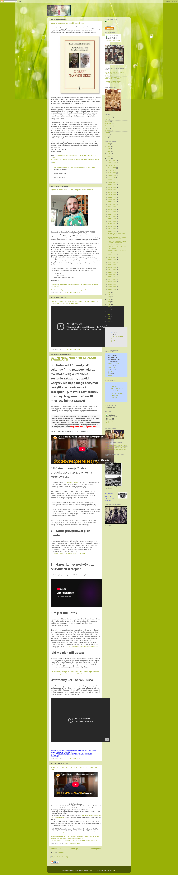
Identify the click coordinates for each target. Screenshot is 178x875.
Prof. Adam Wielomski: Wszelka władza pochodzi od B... (117, 241)
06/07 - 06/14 (112, 216)
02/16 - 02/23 (112, 274)
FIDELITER (111, 367)
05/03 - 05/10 (112, 226)
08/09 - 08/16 (112, 194)
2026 (108, 144)
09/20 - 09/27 (112, 182)
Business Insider (73, 482)
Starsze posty (95, 849)
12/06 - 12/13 (112, 165)
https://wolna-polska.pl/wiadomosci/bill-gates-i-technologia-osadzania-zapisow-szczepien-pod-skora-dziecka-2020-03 (75, 673)
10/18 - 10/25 (112, 175)
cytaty (106, 119)
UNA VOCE (111, 371)
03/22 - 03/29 (112, 262)
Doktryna (107, 121)
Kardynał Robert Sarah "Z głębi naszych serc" (67, 23)
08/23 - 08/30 (112, 192)
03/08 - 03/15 (112, 267)
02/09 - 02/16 (112, 277)
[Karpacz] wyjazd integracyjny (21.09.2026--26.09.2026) (113, 81)
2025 (108, 146)
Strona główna (75, 849)
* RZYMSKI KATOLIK (117, 393)
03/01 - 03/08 (112, 269)
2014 (108, 304)
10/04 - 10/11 (112, 177)
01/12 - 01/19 (112, 286)
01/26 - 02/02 (112, 282)
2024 (108, 148)
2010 (108, 314)
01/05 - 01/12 (112, 289)
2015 (108, 302)
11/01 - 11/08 (112, 173)
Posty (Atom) (61, 852)
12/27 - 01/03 (112, 160)
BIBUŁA (110, 375)
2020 (108, 158)
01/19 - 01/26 (112, 284)
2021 (108, 156)
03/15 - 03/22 (112, 265)
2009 (108, 316)
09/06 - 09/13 (112, 187)
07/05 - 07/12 (112, 207)
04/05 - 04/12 (112, 257)
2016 (108, 299)
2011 (108, 311)
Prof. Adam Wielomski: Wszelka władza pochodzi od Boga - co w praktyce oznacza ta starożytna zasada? (75, 302)
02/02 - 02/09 (112, 279)
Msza (106, 137)
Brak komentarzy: (75, 181)
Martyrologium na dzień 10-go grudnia (116, 447)
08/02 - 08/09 (112, 197)
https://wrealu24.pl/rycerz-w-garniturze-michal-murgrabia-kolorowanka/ (72, 290)
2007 (108, 321)
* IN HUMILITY (115, 390)
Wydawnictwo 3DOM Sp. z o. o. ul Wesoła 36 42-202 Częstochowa (74, 167)
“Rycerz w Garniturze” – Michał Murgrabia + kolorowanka (72, 190)
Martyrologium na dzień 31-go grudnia (116, 445)
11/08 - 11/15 (112, 170)
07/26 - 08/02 (112, 199)
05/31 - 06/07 (112, 219)
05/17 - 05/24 (112, 221)
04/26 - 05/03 (112, 228)
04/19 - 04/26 (112, 231)
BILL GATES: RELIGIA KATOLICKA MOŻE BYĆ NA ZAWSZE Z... (117, 246)
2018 (108, 294)
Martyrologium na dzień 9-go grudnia (115, 449)
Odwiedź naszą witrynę (113, 40)
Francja (107, 128)
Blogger (113, 870)
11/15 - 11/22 (112, 168)
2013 (108, 307)
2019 (108, 292)
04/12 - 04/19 (112, 255)
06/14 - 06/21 (112, 214)
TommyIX (91, 870)
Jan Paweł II (108, 130)
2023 (108, 151)
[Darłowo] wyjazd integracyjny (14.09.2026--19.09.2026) (113, 78)
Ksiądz (107, 134)
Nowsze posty (56, 849)
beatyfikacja (108, 117)
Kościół (107, 132)
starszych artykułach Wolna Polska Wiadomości (81, 647)
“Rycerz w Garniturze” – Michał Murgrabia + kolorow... (117, 237)
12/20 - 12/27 (112, 163)
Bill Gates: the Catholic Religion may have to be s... (117, 251)
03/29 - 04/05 (112, 260)
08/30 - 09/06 (112, 190)
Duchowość (108, 123)
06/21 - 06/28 (112, 211)
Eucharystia (108, 126)
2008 (108, 319)
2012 (108, 309)
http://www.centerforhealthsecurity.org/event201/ (68, 554)
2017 (108, 297)
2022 (108, 153)
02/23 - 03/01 (112, 272)
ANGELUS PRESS (113, 363)
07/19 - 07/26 (112, 202)
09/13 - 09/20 (112, 185)
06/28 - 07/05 (112, 209)
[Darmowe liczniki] (107, 21)
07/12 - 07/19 (112, 204)
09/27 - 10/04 (112, 180)
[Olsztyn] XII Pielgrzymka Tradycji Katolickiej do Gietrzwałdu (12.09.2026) (114, 74)
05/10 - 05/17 (112, 224)
